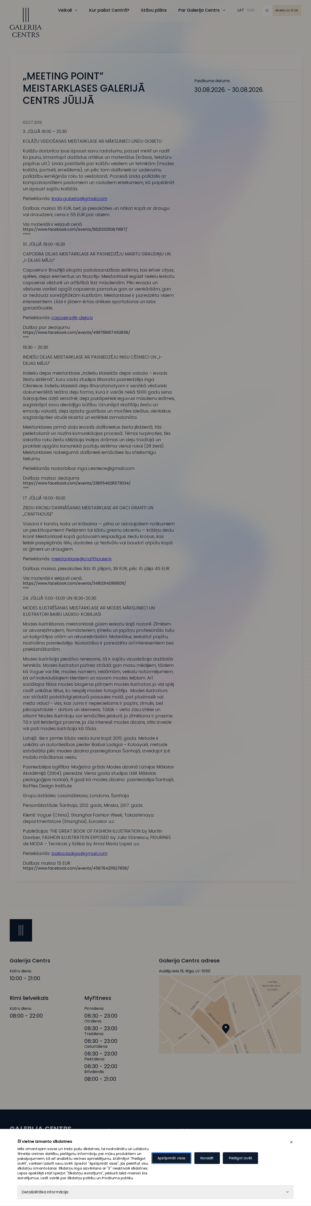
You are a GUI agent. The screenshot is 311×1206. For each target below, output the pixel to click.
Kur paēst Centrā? (109, 10)
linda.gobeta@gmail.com (79, 198)
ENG (251, 10)
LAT (240, 10)
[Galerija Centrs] (26, 22)
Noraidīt (207, 1158)
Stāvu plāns (154, 10)
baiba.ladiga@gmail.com (79, 853)
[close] (291, 1142)
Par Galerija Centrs (199, 10)
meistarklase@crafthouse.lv (82, 559)
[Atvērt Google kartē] (230, 1014)
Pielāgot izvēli (240, 1158)
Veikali (65, 10)
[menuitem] (241, 10)
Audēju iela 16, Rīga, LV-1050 (184, 971)
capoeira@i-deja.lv (72, 318)
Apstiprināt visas (171, 1158)
